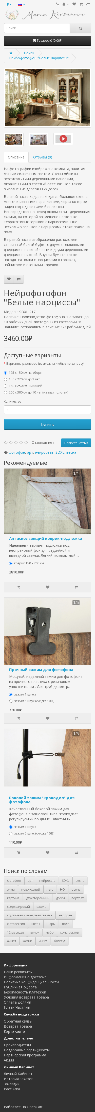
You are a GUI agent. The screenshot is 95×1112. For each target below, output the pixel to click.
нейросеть (44, 452)
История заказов (18, 1078)
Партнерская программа (25, 1055)
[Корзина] (81, 4)
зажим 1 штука (25, 694)
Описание (16, 157)
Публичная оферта (20, 987)
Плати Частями (17, 1007)
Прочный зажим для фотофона (41, 669)
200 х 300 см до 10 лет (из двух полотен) (38, 392)
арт (30, 452)
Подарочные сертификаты (27, 1050)
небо (50, 932)
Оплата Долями (17, 1002)
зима (11, 889)
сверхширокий (18, 907)
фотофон (17, 452)
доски (60, 898)
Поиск (29, 53)
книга (43, 941)
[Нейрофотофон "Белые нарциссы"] (47, 98)
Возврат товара (18, 1026)
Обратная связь (18, 1021)
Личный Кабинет (18, 1073)
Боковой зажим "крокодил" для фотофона (41, 799)
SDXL (59, 452)
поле (65, 924)
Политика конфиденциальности (31, 982)
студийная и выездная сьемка (29, 915)
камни (27, 941)
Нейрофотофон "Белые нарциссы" (39, 58)
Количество (12, 401)
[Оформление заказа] (88, 4)
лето (50, 889)
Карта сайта (14, 1031)
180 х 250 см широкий (25, 386)
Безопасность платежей (25, 992)
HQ (62, 889)
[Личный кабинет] (66, 4)
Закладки (12, 1083)
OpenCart (35, 1106)
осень (76, 889)
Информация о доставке (25, 977)
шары (51, 924)
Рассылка (12, 1088)
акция (11, 941)
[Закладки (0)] (74, 4)
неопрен (65, 915)
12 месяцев (15, 932)
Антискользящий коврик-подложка (45, 538)
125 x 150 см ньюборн (25, 372)
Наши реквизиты (18, 971)
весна (71, 452)
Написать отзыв (76, 443)
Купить (47, 424)
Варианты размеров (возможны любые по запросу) (45, 363)
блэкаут (59, 941)
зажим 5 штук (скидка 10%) (34, 701)
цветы (35, 924)
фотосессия (16, 924)
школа (41, 907)
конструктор (69, 932)
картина (13, 898)
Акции (9, 1060)
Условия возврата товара (26, 997)
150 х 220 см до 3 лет (24, 379)
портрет (77, 898)
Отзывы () (42, 157)
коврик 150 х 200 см (29, 563)
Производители (17, 1044)
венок (34, 932)
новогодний (30, 889)
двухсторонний (37, 898)
